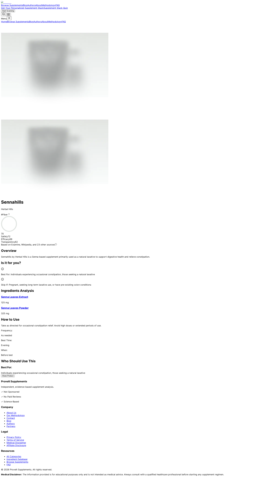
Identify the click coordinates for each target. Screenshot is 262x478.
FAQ (58, 5)
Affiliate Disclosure (16, 445)
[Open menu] (8, 14)
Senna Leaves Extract (14, 297)
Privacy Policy (14, 437)
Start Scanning (8, 11)
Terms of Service (15, 440)
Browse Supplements (12, 5)
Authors (31, 5)
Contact (11, 418)
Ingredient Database (17, 459)
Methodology (49, 5)
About (38, 5)
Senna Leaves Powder (15, 308)
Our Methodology (16, 415)
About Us (11, 412)
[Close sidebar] (9, 18)
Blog (25, 5)
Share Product (8, 376)
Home (4, 21)
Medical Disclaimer (16, 442)
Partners (11, 426)
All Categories (14, 456)
